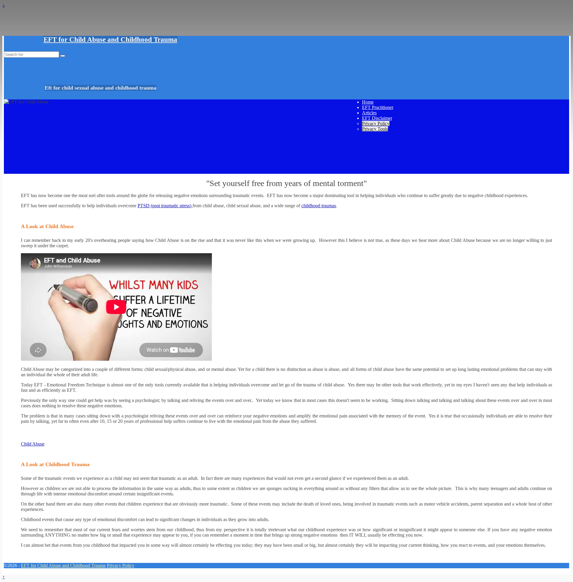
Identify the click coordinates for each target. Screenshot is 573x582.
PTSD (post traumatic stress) (165, 205)
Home (368, 102)
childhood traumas (318, 205)
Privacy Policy (375, 123)
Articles (369, 112)
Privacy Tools (375, 128)
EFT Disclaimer (377, 118)
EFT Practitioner (377, 107)
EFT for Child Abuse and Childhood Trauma (110, 39)
